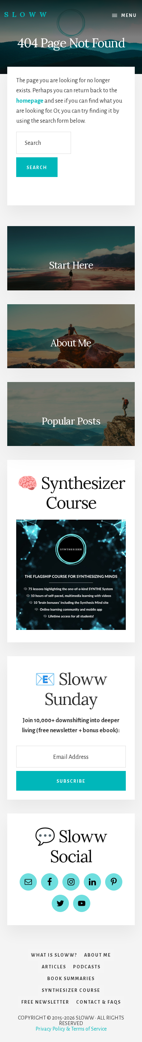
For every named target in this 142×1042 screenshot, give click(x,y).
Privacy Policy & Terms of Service (71, 1029)
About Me (71, 343)
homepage (29, 101)
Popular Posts (70, 421)
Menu (129, 15)
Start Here (71, 265)
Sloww (27, 14)
